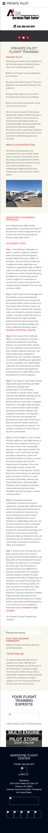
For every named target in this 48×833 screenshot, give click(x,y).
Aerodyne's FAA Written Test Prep (20, 330)
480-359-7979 (28, 764)
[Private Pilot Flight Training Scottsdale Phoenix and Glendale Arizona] (26, 25)
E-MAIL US (23, 774)
